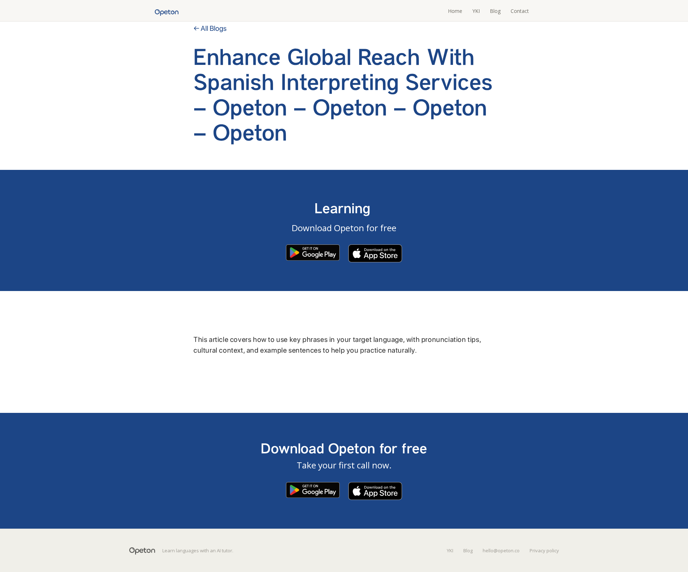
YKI (476, 11)
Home (455, 11)
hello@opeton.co (501, 550)
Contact (520, 11)
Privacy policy (544, 550)
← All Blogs (210, 28)
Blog (495, 11)
